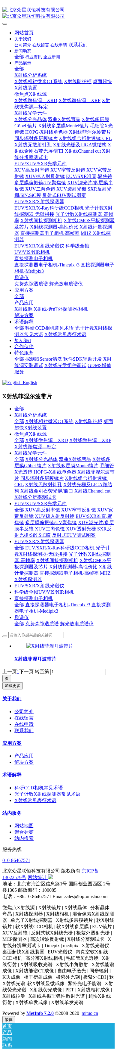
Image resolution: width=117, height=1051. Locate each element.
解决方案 (24, 762)
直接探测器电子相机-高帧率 (69, 573)
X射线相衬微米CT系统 (49, 421)
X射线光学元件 (30, 453)
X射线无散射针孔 (43, 484)
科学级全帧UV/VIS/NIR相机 (44, 592)
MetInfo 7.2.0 (40, 1013)
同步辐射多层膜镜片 (42, 478)
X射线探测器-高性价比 (73, 566)
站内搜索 (24, 838)
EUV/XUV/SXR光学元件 (40, 503)
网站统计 (37, 877)
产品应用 (24, 755)
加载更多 (12, 685)
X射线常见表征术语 (35, 800)
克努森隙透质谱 (42, 623)
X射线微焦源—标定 (35, 446)
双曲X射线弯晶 (75, 459)
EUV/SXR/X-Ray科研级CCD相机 (59, 547)
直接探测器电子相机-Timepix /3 (57, 604)
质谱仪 (21, 617)
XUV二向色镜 (50, 528)
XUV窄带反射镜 (78, 509)
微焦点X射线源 (30, 434)
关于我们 (12, 698)
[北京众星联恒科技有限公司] (58, 13)
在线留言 (24, 717)
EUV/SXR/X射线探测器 (39, 541)
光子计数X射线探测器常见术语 (47, 794)
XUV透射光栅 (81, 528)
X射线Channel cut (92, 490)
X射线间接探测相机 (57, 560)
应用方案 (12, 743)
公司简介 (24, 711)
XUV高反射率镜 (42, 509)
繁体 (9, 1019)
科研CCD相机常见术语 (38, 787)
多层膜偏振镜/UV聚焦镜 (51, 522)
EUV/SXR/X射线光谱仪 (39, 585)
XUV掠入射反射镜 (54, 516)
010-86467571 (16, 860)
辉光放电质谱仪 (77, 623)
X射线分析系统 (30, 415)
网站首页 (24, 32)
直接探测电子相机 (33, 598)
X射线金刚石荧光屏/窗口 (46, 490)
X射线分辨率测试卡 (35, 497)
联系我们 (24, 730)
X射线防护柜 (88, 421)
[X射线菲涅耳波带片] (49, 645)
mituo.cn (90, 1013)
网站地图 (24, 825)
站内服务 (12, 813)
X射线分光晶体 (41, 459)
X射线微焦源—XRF (90, 440)
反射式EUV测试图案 (74, 535)
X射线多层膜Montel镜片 (73, 465)
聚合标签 (24, 832)
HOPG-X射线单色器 (55, 471)
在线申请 (24, 724)
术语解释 (12, 774)
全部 (19, 56)
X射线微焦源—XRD (46, 440)
